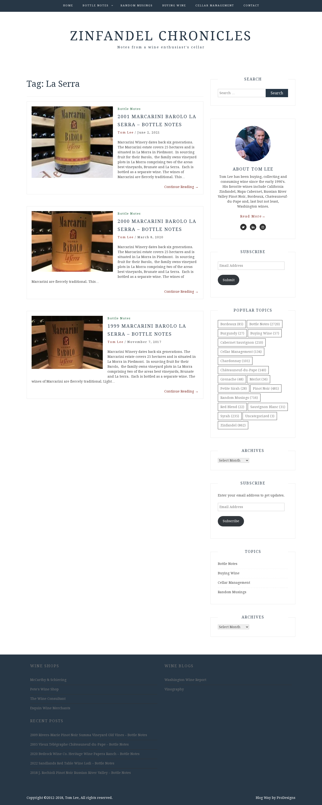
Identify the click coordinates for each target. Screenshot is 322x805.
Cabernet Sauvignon (241, 342)
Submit (229, 280)
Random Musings (136, 5)
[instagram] (263, 227)
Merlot (259, 379)
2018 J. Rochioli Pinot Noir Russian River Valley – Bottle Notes (80, 773)
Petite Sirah (233, 388)
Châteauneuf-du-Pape (243, 370)
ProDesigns (286, 798)
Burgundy (232, 333)
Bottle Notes (96, 5)
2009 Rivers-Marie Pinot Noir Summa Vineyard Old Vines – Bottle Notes (88, 735)
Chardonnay (235, 361)
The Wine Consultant (48, 699)
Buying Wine (174, 5)
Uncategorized (259, 416)
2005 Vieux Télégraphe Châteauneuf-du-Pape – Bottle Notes (79, 744)
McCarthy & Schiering (48, 680)
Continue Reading (181, 187)
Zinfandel (233, 425)
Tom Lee (126, 132)
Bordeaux (231, 324)
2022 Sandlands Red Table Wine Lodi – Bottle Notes (72, 763)
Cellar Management (214, 5)
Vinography (174, 689)
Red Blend (232, 407)
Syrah (229, 416)
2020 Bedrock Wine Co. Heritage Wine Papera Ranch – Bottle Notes (85, 754)
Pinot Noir (266, 388)
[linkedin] (253, 227)
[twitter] (243, 227)
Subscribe (231, 521)
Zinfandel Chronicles (161, 35)
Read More (253, 216)
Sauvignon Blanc (267, 407)
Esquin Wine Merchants (50, 708)
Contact (251, 5)
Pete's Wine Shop (44, 689)
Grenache (232, 379)
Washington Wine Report (185, 680)
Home (68, 5)
